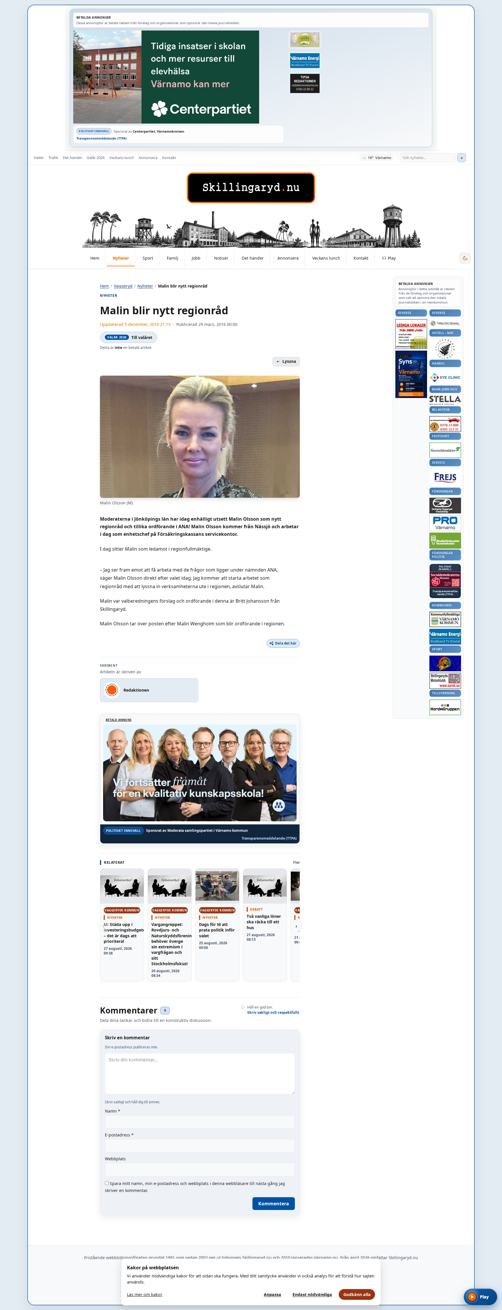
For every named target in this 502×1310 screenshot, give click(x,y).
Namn (112, 1111)
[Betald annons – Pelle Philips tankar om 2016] (304, 60)
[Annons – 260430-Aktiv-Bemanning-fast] (304, 40)
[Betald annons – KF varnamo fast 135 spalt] (445, 619)
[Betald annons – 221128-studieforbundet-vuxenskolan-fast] (445, 541)
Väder (39, 157)
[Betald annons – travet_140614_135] (445, 505)
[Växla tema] (465, 258)
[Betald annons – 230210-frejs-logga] (445, 478)
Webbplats (115, 1158)
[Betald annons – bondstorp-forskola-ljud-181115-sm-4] (304, 83)
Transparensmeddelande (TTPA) (101, 138)
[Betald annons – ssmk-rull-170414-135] (445, 681)
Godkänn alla (357, 1294)
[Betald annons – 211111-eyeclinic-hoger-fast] (445, 377)
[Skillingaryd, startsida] (251, 188)
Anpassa (272, 1294)
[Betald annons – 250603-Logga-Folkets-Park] (445, 323)
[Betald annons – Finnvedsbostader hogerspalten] (445, 450)
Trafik (53, 157)
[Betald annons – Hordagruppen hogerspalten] (445, 707)
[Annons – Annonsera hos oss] (411, 374)
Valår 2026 (96, 157)
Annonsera (148, 157)
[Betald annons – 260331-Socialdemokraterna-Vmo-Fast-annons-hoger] (445, 580)
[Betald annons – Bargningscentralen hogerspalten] (445, 424)
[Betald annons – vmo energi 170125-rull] (445, 637)
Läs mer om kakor (144, 1294)
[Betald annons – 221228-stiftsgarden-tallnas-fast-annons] (445, 349)
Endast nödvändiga (312, 1294)
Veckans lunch (121, 157)
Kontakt (169, 157)
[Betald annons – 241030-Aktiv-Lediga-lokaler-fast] (411, 334)
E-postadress (119, 1135)
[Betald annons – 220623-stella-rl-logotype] (445, 400)
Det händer (72, 157)
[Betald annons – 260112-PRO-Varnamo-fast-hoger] (445, 523)
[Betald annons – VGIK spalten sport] (445, 663)
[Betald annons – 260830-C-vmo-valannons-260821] (178, 77)
